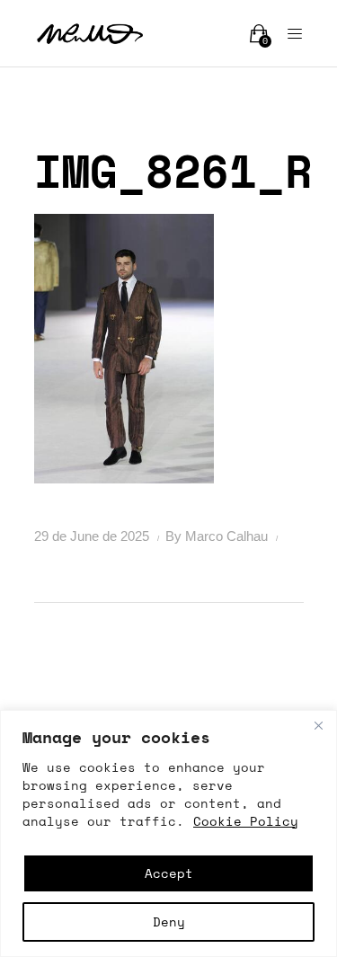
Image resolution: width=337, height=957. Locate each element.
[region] (168, 833)
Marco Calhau (228, 536)
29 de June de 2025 (93, 536)
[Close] (318, 725)
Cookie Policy (245, 820)
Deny (169, 921)
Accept (169, 873)
